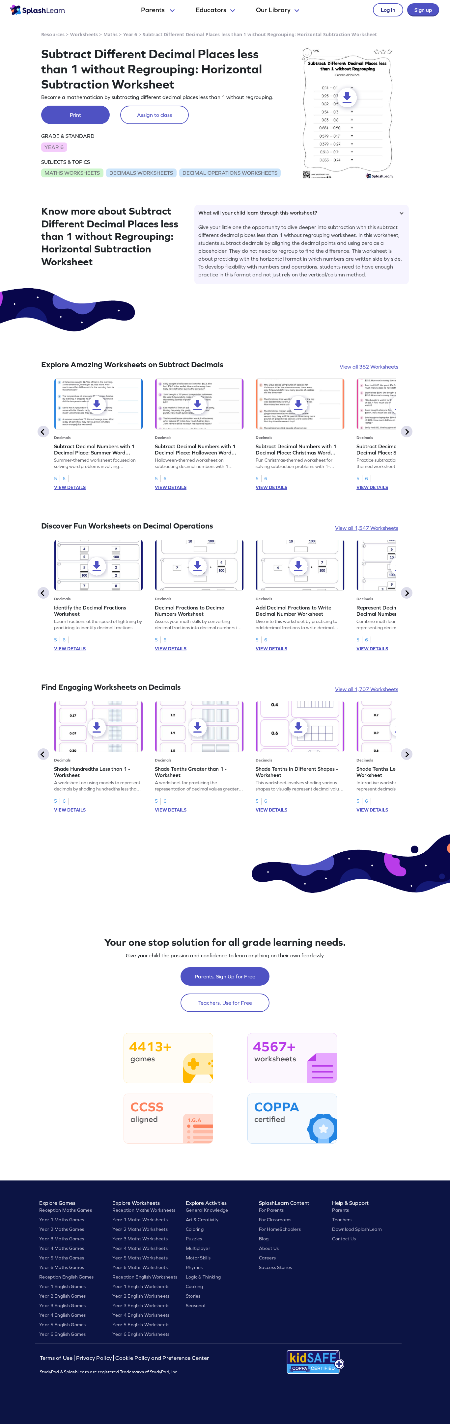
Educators (211, 9)
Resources (53, 34)
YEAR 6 (54, 147)
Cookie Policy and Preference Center (162, 1358)
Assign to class (154, 115)
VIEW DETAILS (70, 487)
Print (75, 115)
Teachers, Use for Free (225, 1003)
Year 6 (130, 34)
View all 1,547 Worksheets (366, 528)
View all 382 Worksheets (369, 367)
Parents (153, 9)
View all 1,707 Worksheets (366, 689)
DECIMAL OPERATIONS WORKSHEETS (230, 173)
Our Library (273, 9)
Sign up (423, 10)
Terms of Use (57, 1358)
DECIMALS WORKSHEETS (141, 173)
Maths (110, 34)
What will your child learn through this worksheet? (257, 213)
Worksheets (84, 34)
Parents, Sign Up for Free (225, 976)
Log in (388, 10)
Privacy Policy (94, 1358)
